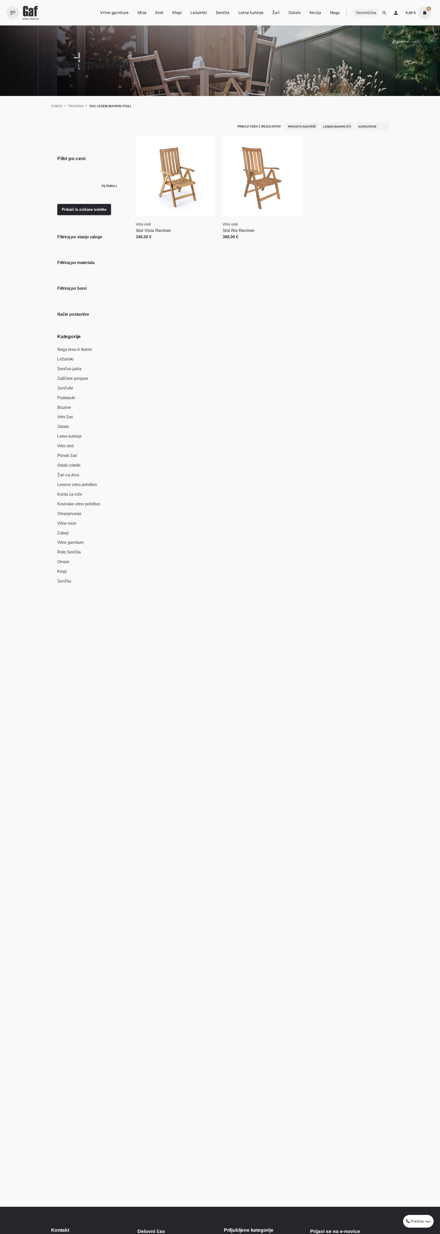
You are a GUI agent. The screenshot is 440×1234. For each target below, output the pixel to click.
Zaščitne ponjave (72, 378)
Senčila (64, 581)
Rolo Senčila (69, 552)
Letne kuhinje (69, 436)
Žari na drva (68, 475)
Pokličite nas (420, 1221)
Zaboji (63, 533)
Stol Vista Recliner (153, 230)
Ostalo (63, 426)
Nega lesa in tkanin (74, 349)
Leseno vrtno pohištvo (77, 484)
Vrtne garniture (70, 542)
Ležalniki (65, 359)
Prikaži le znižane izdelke (84, 209)
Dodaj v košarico (152, 242)
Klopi (62, 571)
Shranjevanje (69, 513)
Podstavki (66, 398)
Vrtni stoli (65, 446)
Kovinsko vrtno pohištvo (78, 504)
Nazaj (63, 50)
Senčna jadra (69, 369)
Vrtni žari (65, 417)
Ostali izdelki (68, 465)
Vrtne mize (66, 523)
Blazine (64, 407)
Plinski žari (67, 455)
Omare (63, 562)
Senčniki (65, 388)
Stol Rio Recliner (239, 230)
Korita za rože (69, 494)
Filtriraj (109, 186)
